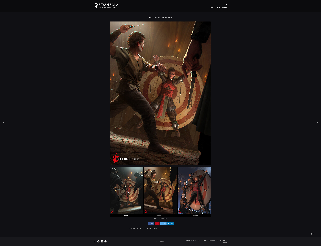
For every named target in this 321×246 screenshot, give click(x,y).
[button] (314, 234)
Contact (224, 7)
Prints (218, 7)
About (211, 7)
